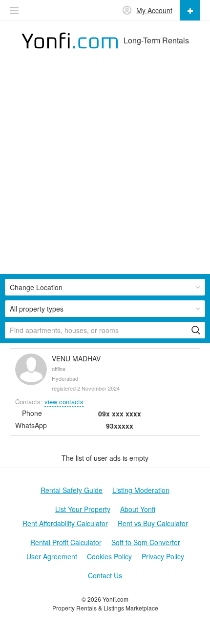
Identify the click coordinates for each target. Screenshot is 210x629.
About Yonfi (137, 509)
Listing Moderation (140, 490)
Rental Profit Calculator (66, 542)
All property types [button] (36, 309)
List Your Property (82, 509)
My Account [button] (154, 10)
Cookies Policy (109, 556)
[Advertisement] (105, 169)
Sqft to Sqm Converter (145, 542)
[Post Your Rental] (190, 10)
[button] (14, 10)
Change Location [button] (36, 287)
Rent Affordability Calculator (65, 523)
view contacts (64, 401)
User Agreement (51, 556)
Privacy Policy (163, 556)
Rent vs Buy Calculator (153, 523)
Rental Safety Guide (72, 490)
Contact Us (105, 575)
